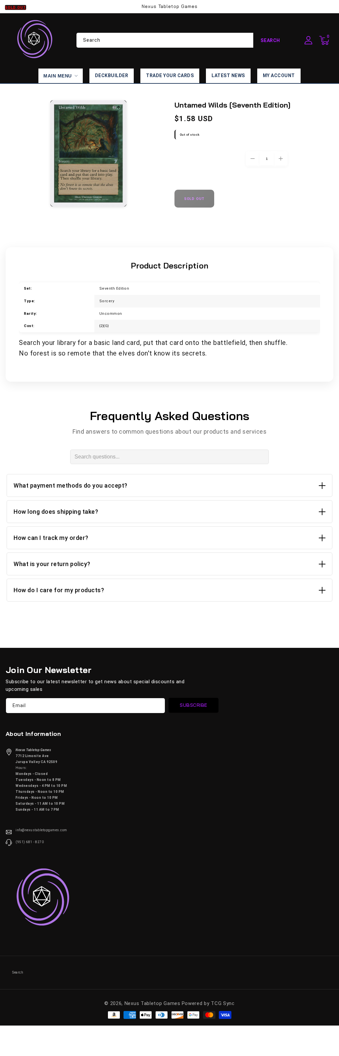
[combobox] (181, 40)
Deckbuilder (111, 75)
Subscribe (193, 705)
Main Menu (57, 75)
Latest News (228, 75)
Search (270, 40)
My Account (279, 75)
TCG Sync (223, 1003)
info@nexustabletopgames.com (41, 830)
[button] (324, 40)
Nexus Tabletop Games (152, 1003)
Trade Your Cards (170, 75)
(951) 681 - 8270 (30, 842)
